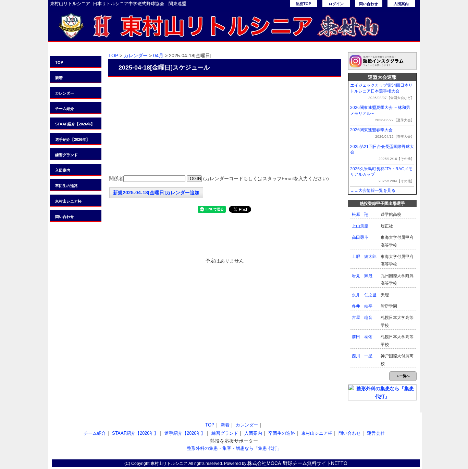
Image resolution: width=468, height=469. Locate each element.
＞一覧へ (403, 376)
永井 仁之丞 (364, 295)
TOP (59, 62)
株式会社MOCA (264, 463)
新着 (59, 78)
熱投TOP (303, 4)
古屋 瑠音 (362, 317)
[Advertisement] (224, 127)
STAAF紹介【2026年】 (75, 124)
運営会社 (376, 433)
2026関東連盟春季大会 (371, 129)
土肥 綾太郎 (364, 256)
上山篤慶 (360, 226)
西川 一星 (362, 356)
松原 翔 (360, 214)
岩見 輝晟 (362, 275)
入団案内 (401, 4)
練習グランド (66, 155)
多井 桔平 (362, 306)
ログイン (336, 4)
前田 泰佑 (362, 336)
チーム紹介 (64, 109)
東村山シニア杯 (68, 201)
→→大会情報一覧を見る (372, 190)
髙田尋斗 (360, 237)
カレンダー (64, 93)
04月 (158, 55)
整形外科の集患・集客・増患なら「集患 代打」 (234, 448)
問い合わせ (368, 4)
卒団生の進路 (66, 186)
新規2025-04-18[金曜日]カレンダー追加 (156, 192)
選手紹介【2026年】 (72, 139)
